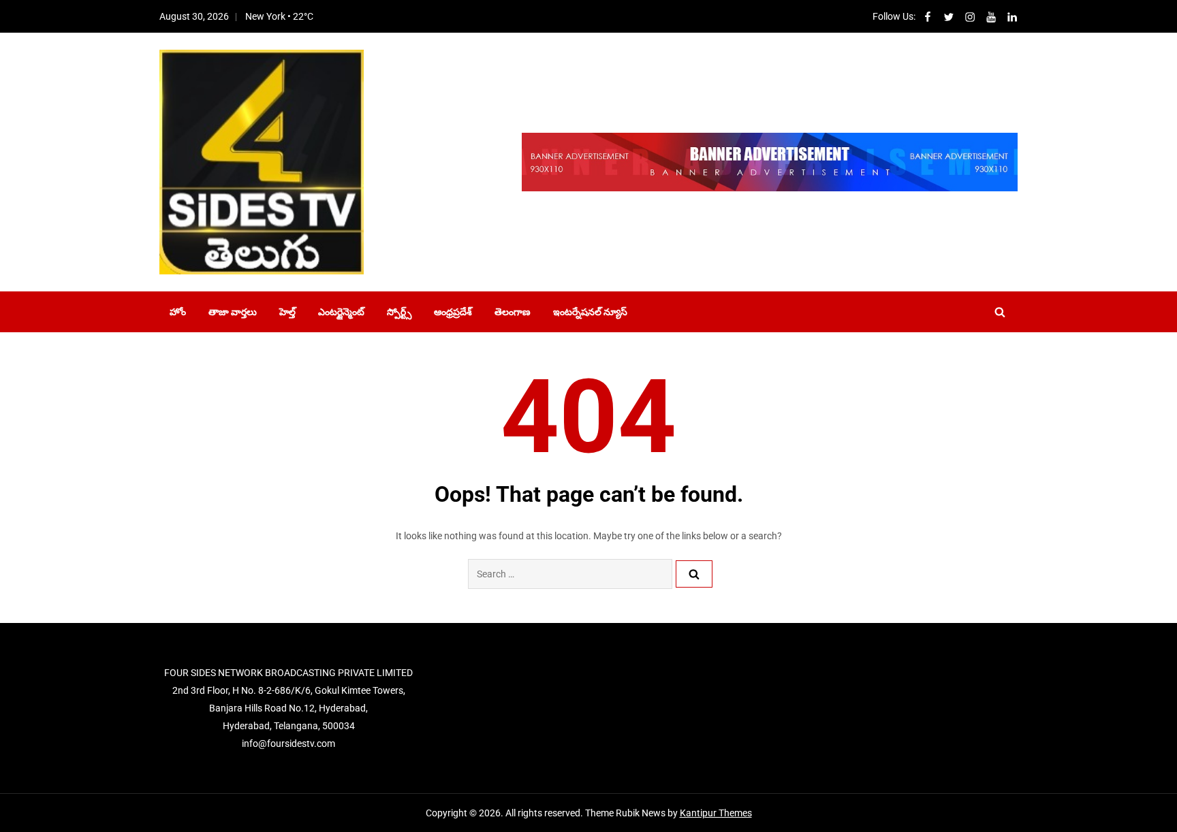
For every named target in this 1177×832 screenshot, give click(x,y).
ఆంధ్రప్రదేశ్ (453, 311)
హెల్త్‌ (287, 311)
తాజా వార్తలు (232, 311)
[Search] (694, 574)
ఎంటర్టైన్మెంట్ (341, 311)
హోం (178, 311)
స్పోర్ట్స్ (399, 311)
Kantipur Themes (716, 812)
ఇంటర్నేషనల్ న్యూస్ (590, 311)
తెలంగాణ (513, 311)
